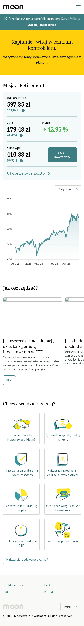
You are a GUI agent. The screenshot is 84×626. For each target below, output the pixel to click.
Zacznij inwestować (42, 25)
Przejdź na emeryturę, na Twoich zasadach (21, 472)
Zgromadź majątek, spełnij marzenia (62, 437)
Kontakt (49, 592)
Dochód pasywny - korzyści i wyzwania (63, 508)
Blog (9, 380)
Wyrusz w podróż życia (63, 541)
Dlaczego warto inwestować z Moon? (21, 437)
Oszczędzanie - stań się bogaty (21, 508)
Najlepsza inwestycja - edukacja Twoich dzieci (62, 472)
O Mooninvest (14, 585)
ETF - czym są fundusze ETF (21, 543)
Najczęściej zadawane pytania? (27, 559)
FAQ (47, 585)
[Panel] (13, 7)
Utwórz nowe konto (26, 173)
